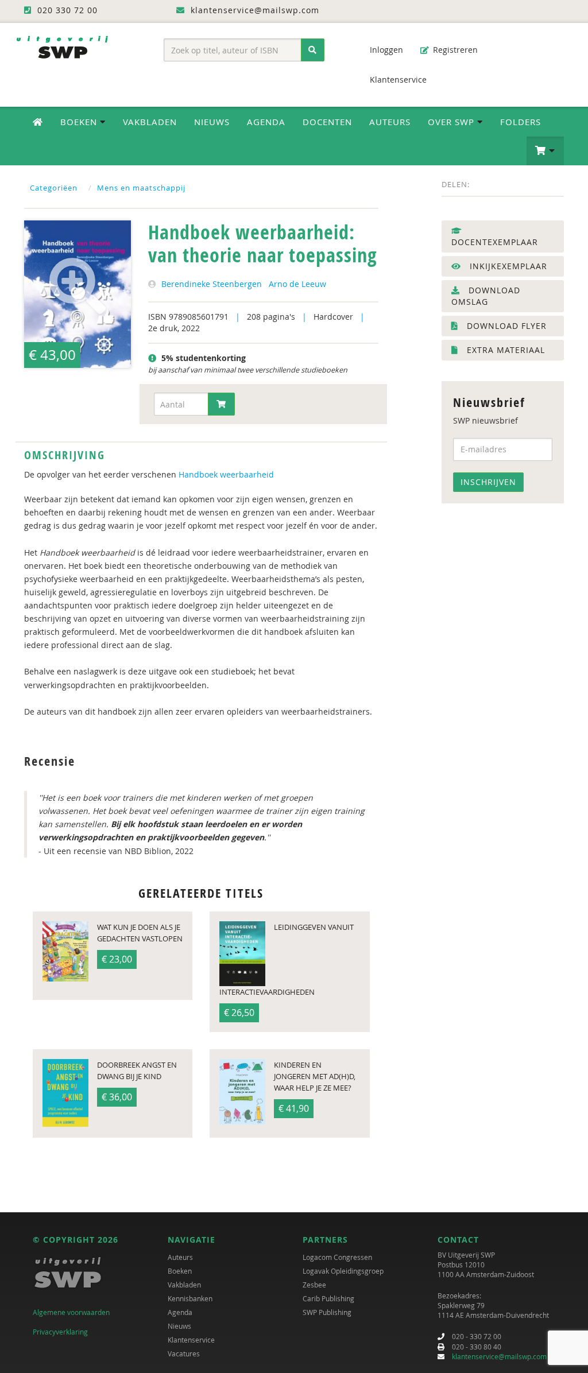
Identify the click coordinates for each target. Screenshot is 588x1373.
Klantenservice (397, 79)
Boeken (180, 1270)
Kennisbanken (190, 1298)
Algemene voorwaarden (71, 1312)
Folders (520, 121)
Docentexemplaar (494, 241)
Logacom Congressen (337, 1257)
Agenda (266, 121)
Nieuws (212, 121)
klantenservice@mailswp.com (499, 1356)
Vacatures (184, 1353)
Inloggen (385, 49)
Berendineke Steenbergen (211, 283)
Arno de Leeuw (297, 283)
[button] (545, 151)
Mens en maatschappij (141, 188)
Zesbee (314, 1284)
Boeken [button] (80, 121)
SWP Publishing (327, 1312)
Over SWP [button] (452, 121)
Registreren (454, 49)
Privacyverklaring (60, 1331)
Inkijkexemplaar (507, 266)
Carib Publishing (328, 1298)
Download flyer (505, 325)
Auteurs (390, 121)
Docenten (327, 121)
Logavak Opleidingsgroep (343, 1270)
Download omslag (485, 296)
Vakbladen (150, 121)
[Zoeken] (312, 49)
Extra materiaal (504, 349)
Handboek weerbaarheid (226, 474)
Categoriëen (54, 188)
